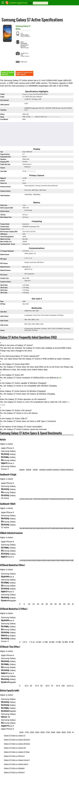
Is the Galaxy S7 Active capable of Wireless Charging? (23, 383)
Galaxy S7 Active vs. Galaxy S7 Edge (16, 752)
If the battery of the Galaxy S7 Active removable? (21, 427)
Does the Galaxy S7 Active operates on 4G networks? (23, 399)
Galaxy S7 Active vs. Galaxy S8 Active (17, 739)
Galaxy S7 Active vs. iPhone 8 (14, 772)
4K (60, 378)
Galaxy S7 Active (27, 94)
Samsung (19, 26)
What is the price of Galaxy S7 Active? (16, 345)
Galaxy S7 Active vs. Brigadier (14, 768)
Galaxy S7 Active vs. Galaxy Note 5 (16, 764)
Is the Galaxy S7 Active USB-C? (13, 418)
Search (30, 3)
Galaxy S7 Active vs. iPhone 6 (14, 756)
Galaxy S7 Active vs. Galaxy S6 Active (17, 744)
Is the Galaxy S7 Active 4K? (12, 375)
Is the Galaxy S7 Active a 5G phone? (16, 410)
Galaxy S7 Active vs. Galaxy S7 (14, 735)
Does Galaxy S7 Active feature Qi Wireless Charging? (23, 391)
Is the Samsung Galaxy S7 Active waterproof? (19, 356)
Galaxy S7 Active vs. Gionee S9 (15, 748)
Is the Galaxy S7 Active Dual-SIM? (15, 364)
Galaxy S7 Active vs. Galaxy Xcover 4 (17, 760)
